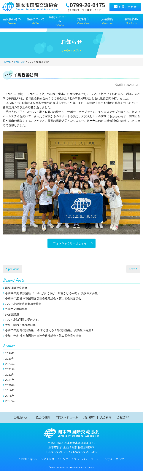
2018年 (10, 395)
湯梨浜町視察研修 (16, 288)
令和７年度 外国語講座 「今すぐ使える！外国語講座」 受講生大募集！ (49, 330)
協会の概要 (43, 417)
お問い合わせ (127, 7)
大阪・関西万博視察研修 (20, 325)
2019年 (10, 390)
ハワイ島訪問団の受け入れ (22, 319)
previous (13, 269)
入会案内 (105, 417)
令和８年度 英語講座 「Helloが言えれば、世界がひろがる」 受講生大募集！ (53, 293)
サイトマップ (115, 459)
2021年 (10, 379)
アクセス (48, 459)
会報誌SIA (123, 417)
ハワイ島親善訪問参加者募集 (23, 304)
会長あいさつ (22, 417)
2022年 (10, 374)
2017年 (10, 401)
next (132, 269)
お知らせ (19, 61)
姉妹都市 (89, 417)
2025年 (10, 358)
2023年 (10, 369)
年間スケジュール (66, 417)
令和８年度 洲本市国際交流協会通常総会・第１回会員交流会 (43, 298)
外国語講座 (12, 314)
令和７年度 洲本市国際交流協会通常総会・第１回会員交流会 (43, 335)
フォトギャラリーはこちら (70, 243)
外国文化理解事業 (16, 309)
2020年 (10, 385)
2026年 (10, 353)
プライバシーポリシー (88, 459)
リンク (64, 459)
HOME (7, 61)
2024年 (10, 364)
